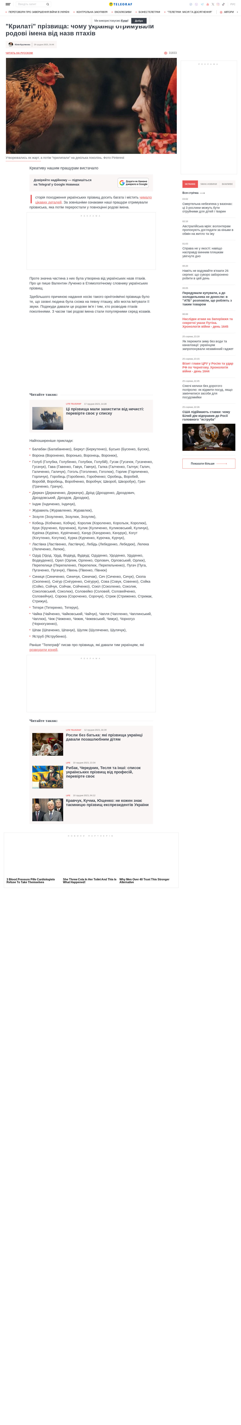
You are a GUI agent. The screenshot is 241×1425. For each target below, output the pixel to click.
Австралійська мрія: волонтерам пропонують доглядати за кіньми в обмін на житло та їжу (207, 229)
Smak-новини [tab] (208, 184)
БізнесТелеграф (149, 12)
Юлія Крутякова (22, 44)
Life (68, 763)
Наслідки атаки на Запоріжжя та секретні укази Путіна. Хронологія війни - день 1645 (207, 322)
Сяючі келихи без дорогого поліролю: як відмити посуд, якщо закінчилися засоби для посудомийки (207, 391)
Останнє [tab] (190, 184)
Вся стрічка (190, 192)
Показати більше (203, 463)
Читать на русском (19, 53)
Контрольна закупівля (92, 12)
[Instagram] (218, 4)
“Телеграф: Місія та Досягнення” (189, 12)
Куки (124, 20)
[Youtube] (207, 4)
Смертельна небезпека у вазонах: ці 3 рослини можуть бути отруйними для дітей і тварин (207, 207)
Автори (229, 12)
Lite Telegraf (73, 404)
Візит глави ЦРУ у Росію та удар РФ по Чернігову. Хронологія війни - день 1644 (207, 367)
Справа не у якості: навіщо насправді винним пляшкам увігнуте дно (202, 252)
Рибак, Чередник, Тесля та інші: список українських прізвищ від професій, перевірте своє (103, 772)
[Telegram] (202, 4)
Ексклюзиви (123, 12)
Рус (232, 4)
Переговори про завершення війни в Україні (39, 12)
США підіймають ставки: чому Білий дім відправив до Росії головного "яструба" (206, 415)
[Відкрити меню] (8, 4)
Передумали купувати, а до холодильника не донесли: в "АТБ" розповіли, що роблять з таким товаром (207, 298)
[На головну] (120, 4)
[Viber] (196, 4)
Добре (139, 20)
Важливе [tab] (227, 184)
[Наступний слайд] (237, 12)
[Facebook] (190, 4)
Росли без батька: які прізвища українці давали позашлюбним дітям (104, 737)
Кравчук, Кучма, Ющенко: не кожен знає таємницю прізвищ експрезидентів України (107, 802)
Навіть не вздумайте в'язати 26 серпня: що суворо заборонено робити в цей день (205, 274)
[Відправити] (47, 4)
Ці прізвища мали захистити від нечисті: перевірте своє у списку (105, 411)
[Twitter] (212, 4)
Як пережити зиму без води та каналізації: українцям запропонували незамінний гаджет (207, 345)
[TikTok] (223, 4)
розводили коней (43, 650)
